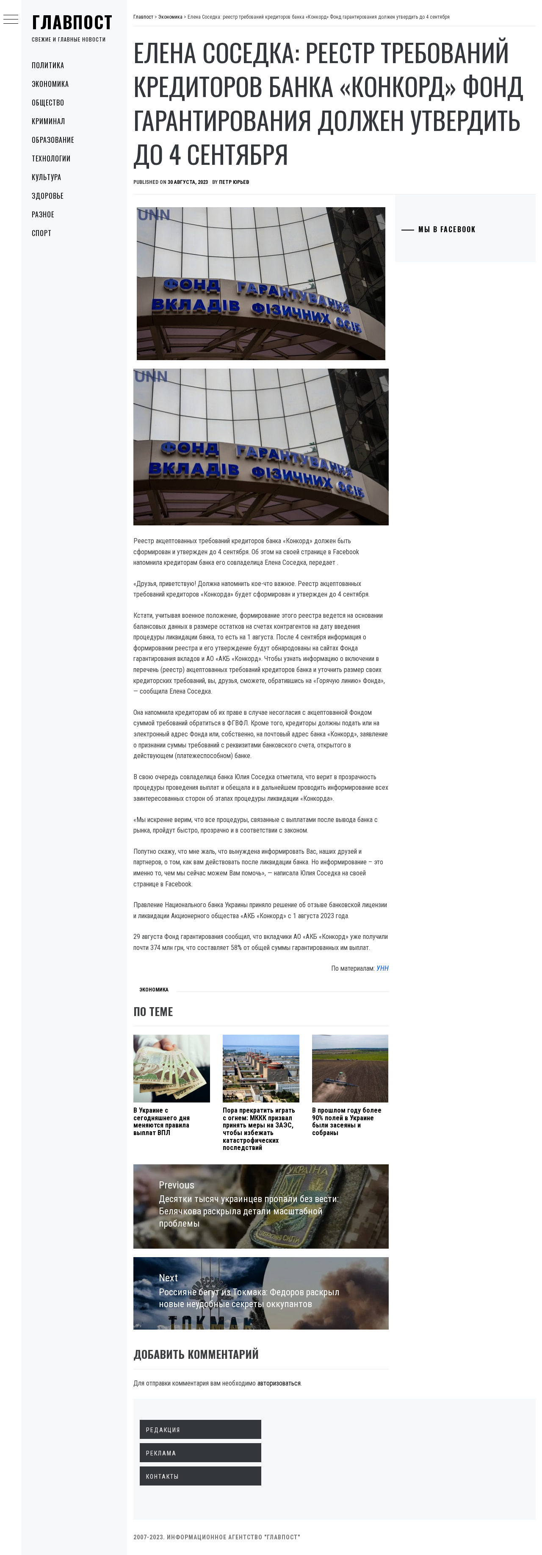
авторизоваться (279, 1383)
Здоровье (48, 196)
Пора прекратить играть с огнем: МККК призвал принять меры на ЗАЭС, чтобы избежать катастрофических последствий (259, 1129)
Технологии (51, 158)
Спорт (42, 233)
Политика (48, 65)
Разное (43, 214)
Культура (46, 177)
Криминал (48, 121)
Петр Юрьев (234, 182)
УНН (382, 968)
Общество (48, 102)
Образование (53, 140)
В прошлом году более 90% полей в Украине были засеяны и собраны (347, 1121)
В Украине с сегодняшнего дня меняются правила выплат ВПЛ (161, 1121)
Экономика (50, 84)
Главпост (72, 21)
